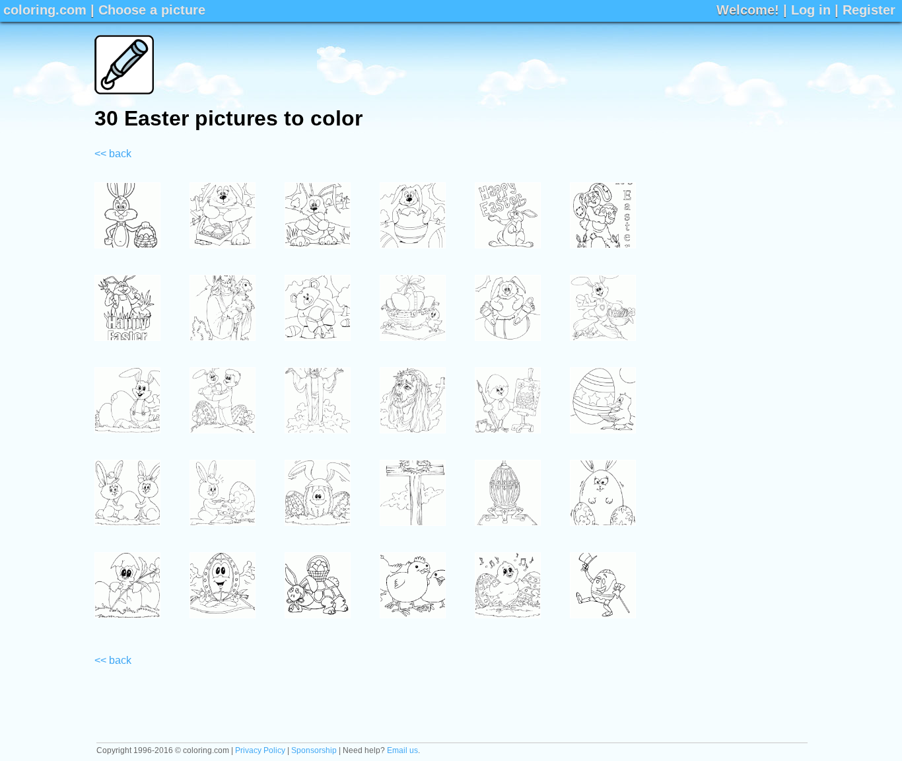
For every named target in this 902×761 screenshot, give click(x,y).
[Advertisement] (567, 64)
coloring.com (45, 10)
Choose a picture (151, 10)
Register (869, 10)
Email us (402, 750)
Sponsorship (314, 750)
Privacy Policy (260, 750)
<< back (112, 153)
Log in (811, 10)
